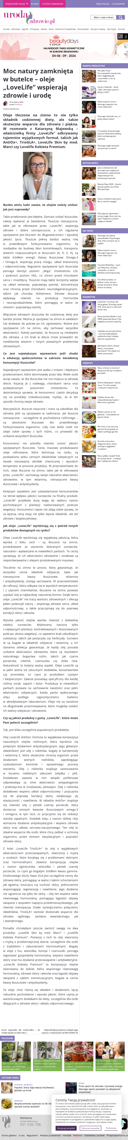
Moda (44, 29)
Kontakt (67, 1135)
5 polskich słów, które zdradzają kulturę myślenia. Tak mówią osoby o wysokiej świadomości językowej (109, 1065)
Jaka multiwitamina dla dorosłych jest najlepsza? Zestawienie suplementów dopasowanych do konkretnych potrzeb (109, 173)
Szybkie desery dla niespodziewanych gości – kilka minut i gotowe (109, 400)
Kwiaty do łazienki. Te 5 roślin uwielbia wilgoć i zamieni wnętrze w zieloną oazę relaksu (47, 1065)
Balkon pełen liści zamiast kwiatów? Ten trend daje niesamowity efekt (14, 1066)
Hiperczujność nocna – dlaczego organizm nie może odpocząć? (107, 104)
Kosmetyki (83, 29)
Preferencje (111, 1128)
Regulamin (32, 1135)
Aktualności (90, 162)
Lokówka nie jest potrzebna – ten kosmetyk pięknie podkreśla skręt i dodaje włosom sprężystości (109, 335)
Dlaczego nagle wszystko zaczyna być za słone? (108, 147)
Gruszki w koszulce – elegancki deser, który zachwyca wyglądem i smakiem (107, 445)
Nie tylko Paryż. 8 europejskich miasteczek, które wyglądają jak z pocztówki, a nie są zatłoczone (109, 75)
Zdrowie (15, 29)
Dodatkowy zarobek (94, 1135)
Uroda (6, 29)
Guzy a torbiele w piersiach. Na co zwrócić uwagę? (109, 200)
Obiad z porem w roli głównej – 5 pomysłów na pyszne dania (108, 414)
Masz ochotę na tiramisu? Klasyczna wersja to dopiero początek (110, 370)
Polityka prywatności (50, 1135)
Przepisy (34, 29)
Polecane (7, 1038)
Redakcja (18, 104)
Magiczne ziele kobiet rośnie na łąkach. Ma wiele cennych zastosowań (78, 1066)
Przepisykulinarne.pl (117, 1135)
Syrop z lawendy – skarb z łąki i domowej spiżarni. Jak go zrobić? (108, 90)
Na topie (111, 29)
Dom (51, 29)
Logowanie (118, 3)
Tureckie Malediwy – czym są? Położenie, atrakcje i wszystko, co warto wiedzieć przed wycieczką (109, 269)
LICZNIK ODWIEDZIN (52, 3)
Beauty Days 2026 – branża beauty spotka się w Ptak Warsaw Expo (109, 187)
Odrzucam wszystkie (90, 1128)
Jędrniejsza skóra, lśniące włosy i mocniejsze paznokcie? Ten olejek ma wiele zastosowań (109, 350)
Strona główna (9, 1135)
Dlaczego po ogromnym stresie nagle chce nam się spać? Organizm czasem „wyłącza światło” (109, 217)
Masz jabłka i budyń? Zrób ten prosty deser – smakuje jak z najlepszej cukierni (109, 458)
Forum (121, 29)
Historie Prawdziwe (65, 29)
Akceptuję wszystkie (66, 1128)
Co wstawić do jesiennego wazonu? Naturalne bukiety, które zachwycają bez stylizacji (109, 135)
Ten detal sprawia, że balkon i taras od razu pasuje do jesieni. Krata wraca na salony (108, 283)
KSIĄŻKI (35, 3)
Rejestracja (103, 3)
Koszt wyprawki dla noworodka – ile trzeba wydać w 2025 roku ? (21, 1031)
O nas (22, 1135)
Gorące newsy (98, 29)
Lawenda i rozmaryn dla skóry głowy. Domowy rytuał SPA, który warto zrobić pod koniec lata (110, 306)
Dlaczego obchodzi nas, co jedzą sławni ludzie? (109, 117)
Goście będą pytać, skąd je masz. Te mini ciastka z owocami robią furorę (109, 385)
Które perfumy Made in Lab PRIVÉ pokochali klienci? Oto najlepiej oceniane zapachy (109, 319)
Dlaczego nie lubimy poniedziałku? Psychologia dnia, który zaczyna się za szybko (109, 239)
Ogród (25, 29)
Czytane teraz (10, 1077)
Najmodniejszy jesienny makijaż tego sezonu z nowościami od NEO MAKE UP (60, 1031)
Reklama (77, 1135)
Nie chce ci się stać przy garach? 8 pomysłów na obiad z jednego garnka (108, 429)
